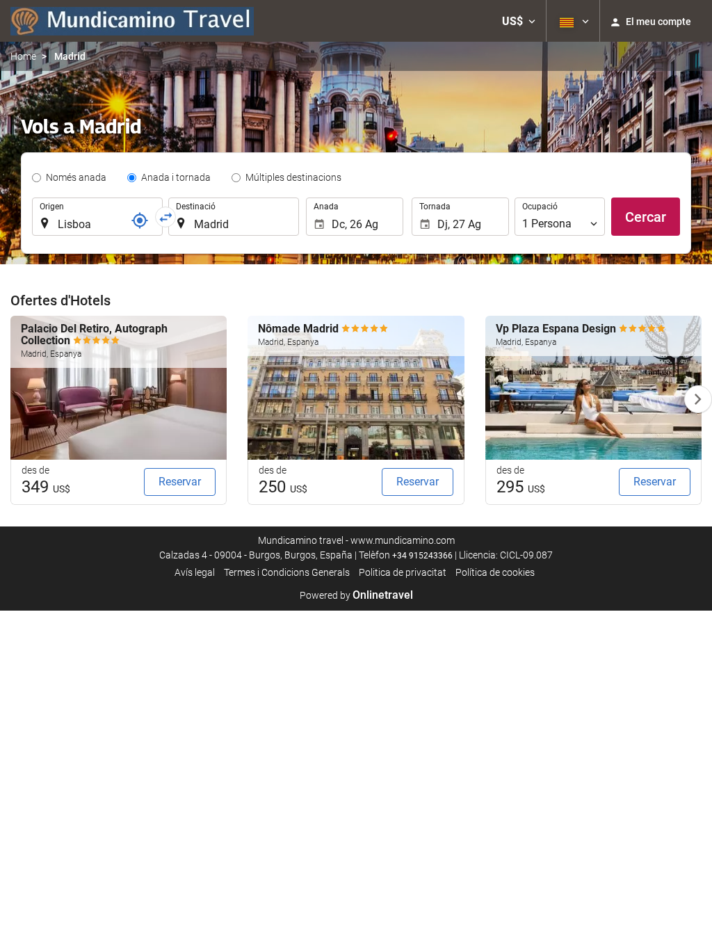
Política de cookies (495, 572)
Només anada (76, 177)
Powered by (356, 595)
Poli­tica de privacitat (402, 572)
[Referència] (140, 220)
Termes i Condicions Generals (287, 572)
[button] (519, 21)
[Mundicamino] (132, 21)
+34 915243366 (422, 556)
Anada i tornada (176, 177)
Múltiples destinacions (293, 177)
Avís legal (195, 572)
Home (23, 56)
